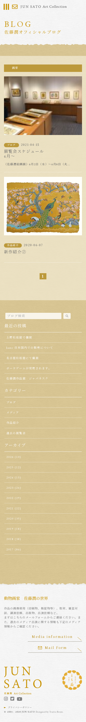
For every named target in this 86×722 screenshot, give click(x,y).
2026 (10, 457)
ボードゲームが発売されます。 (29, 368)
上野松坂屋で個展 (19, 337)
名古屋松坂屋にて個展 (22, 358)
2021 (10, 508)
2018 (10, 539)
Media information (52, 636)
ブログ (11, 145)
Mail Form (56, 647)
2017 (10, 549)
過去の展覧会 (16, 433)
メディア (12, 412)
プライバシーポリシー (20, 707)
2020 (10, 518)
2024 (10, 477)
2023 (10, 487)
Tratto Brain (56, 711)
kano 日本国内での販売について (29, 347)
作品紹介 (13, 245)
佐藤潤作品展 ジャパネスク (27, 378)
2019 (10, 529)
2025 (10, 467)
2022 (10, 498)
